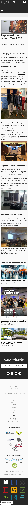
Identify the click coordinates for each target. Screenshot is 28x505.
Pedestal (14, 400)
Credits (19, 473)
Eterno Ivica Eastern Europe (14, 421)
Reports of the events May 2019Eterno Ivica (8, 2)
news (2, 10)
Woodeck (14, 404)
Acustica (5, 183)
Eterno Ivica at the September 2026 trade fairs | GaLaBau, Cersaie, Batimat (13, 281)
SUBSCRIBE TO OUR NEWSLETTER (14, 365)
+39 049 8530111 (15, 388)
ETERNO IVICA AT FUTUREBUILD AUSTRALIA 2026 (11, 343)
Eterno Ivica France (14, 419)
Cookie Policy (13, 473)
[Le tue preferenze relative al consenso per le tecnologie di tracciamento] (7, 502)
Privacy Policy (7, 471)
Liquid (14, 407)
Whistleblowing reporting (17, 474)
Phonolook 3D (21, 74)
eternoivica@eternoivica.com (14, 390)
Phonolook (14, 409)
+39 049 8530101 (15, 386)
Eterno (14, 405)
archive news (3, 15)
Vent (14, 412)
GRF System (14, 402)
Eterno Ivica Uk (14, 418)
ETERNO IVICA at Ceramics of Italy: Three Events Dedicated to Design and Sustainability (13, 321)
